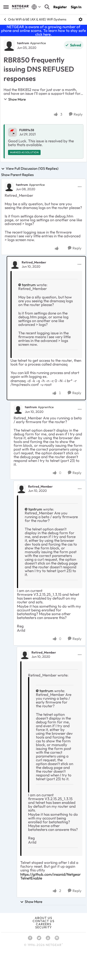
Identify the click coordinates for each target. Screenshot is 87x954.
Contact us (43, 921)
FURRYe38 (26, 130)
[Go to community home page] (20, 7)
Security (43, 927)
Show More (17, 99)
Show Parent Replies (17, 174)
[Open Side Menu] (6, 7)
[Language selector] (36, 6)
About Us (43, 918)
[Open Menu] (80, 19)
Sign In (76, 7)
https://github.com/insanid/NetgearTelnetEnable (50, 876)
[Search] (47, 7)
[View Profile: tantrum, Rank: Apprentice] (9, 45)
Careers (43, 924)
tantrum (23, 43)
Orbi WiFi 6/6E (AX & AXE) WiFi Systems (37, 19)
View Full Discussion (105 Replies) (32, 169)
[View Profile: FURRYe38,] (12, 132)
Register (60, 7)
